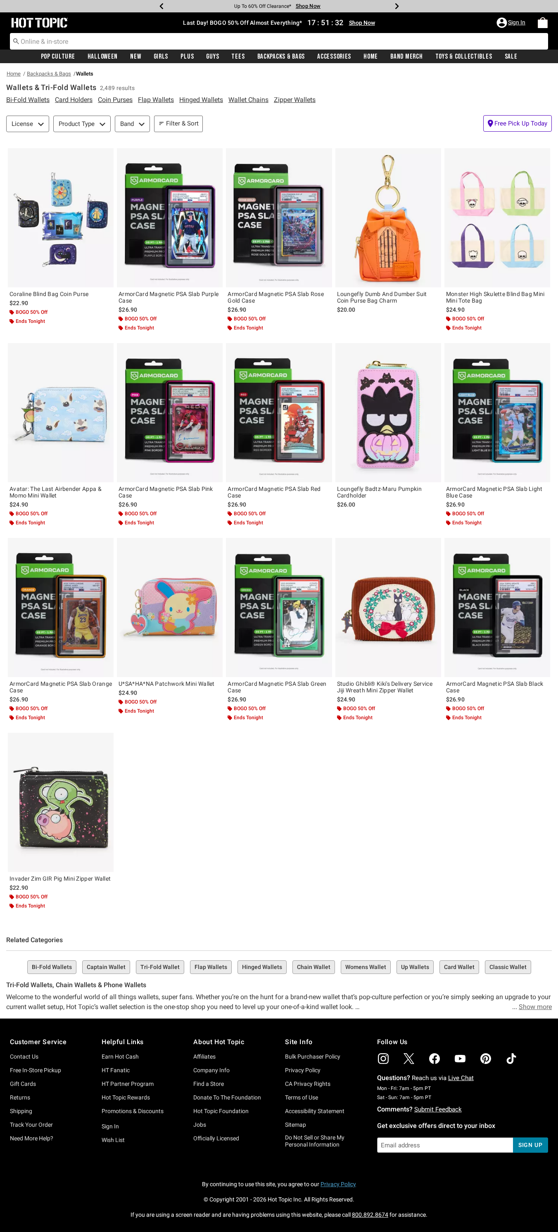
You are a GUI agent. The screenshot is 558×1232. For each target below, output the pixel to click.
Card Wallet (459, 967)
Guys (212, 56)
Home (370, 56)
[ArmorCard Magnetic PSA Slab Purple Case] (170, 217)
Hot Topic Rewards (126, 1097)
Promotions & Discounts (133, 1111)
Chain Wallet (313, 967)
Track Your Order (31, 1124)
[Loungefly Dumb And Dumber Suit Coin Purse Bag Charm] (388, 217)
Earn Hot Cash (120, 1056)
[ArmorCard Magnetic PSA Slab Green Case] (279, 607)
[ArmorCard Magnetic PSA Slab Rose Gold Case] (279, 217)
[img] (383, 1058)
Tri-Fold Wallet (160, 967)
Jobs (199, 1124)
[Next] (397, 6)
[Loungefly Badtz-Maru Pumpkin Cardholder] (388, 412)
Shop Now (308, 6)
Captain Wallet (106, 967)
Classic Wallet (508, 967)
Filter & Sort (182, 123)
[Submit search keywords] (16, 41)
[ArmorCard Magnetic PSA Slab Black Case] (497, 607)
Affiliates (204, 1056)
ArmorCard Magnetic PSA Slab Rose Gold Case (276, 297)
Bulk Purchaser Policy (312, 1056)
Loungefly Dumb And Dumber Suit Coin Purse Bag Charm (382, 297)
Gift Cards (23, 1083)
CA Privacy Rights (307, 1083)
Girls (161, 56)
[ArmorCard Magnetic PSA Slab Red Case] (279, 412)
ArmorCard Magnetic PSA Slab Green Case (277, 687)
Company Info (211, 1070)
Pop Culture (58, 56)
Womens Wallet (365, 967)
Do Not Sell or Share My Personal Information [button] (314, 1141)
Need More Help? (31, 1138)
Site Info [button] (298, 1042)
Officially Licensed (216, 1138)
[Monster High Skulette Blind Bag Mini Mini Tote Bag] (497, 217)
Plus (187, 56)
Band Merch (406, 56)
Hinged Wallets (262, 967)
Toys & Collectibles (463, 56)
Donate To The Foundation (227, 1097)
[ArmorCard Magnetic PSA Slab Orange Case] (61, 607)
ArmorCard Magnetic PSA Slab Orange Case (60, 687)
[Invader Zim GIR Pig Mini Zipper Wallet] (61, 802)
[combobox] (279, 41)
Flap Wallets (211, 967)
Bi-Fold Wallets (52, 967)
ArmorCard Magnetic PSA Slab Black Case (495, 687)
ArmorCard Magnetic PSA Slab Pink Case (166, 492)
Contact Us (24, 1056)
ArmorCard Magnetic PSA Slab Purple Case (168, 297)
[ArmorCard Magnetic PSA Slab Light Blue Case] (497, 412)
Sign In (110, 1126)
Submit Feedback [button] (438, 1109)
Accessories (334, 56)
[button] (512, 23)
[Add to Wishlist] (105, 156)
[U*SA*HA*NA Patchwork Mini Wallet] (170, 607)
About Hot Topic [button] (218, 1042)
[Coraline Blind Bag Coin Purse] (61, 217)
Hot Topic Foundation (221, 1111)
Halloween (103, 56)
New (135, 56)
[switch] (517, 123)
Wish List (113, 1140)
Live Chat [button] (461, 1078)
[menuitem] (542, 22)
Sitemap (295, 1124)
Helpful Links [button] (123, 1042)
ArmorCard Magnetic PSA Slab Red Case (274, 492)
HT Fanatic (116, 1070)
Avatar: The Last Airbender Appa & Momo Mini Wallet (55, 492)
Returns (20, 1097)
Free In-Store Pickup (35, 1070)
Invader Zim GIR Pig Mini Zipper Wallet (60, 878)
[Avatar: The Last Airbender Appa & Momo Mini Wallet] (61, 412)
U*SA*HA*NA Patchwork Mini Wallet (167, 683)
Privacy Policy (303, 1070)
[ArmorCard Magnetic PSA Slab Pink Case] (170, 412)
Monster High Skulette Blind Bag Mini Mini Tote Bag (495, 297)
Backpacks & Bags (281, 56)
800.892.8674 (370, 1214)
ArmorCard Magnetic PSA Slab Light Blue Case (494, 492)
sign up (530, 1145)
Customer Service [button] (38, 1042)
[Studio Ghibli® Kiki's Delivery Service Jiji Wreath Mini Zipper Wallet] (388, 607)
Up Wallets (415, 967)
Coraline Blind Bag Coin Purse (49, 294)
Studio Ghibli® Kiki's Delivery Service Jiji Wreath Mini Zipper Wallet (384, 687)
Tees (238, 56)
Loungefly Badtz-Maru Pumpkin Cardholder (379, 492)
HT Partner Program (128, 1083)
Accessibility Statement (314, 1111)
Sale (511, 56)
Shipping (21, 1111)
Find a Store (208, 1083)
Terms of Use (301, 1097)
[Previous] (161, 6)
